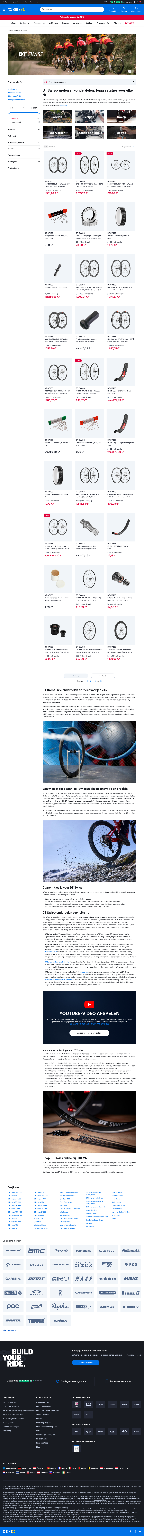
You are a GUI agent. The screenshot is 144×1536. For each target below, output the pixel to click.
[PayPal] (124, 1404)
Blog (38, 1447)
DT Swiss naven (66, 1222)
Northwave (116, 1215)
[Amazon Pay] (76, 1414)
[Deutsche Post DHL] (76, 1431)
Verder (102, 676)
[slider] (9, 113)
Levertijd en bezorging (45, 1435)
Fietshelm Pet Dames (67, 1196)
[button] (24, 129)
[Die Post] (100, 1431)
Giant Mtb (37, 1222)
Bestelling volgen (43, 1422)
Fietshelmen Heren (40, 1228)
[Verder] (132, 71)
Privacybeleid (8, 1422)
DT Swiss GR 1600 (14, 1205)
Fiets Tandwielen (66, 1202)
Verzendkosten (42, 1414)
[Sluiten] (133, 81)
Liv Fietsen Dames (118, 1205)
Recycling (7, 1431)
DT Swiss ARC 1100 (15, 1212)
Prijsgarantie (41, 1439)
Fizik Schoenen (117, 1192)
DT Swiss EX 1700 (14, 1199)
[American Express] (112, 1404)
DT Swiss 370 (13, 1228)
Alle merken (8, 1330)
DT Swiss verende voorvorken (97, 1217)
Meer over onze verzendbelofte (117, 1511)
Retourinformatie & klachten (47, 1410)
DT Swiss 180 (39, 1215)
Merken (16, 31)
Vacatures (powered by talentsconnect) (19, 1410)
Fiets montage (42, 1443)
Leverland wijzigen (54, 1494)
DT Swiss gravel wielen (94, 1198)
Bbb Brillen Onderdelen (94, 1220)
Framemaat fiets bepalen (46, 1426)
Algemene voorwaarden (13, 1414)
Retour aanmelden (43, 1406)
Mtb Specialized (40, 1225)
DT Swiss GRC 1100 (15, 1192)
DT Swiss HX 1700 (40, 1209)
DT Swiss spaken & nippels (96, 1207)
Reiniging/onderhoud (16, 99)
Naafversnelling (91, 1213)
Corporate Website (11, 1406)
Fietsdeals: (64, 17)
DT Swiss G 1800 (14, 1209)
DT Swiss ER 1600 (14, 1202)
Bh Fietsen (89, 1223)
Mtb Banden (64, 1212)
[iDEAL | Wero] (76, 1404)
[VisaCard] (100, 1404)
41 (101, 681)
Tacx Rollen (116, 1199)
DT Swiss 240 (13, 1218)
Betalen (39, 1418)
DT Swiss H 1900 (40, 1199)
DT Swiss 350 (13, 1196)
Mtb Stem (63, 1205)
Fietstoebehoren (14, 92)
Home (10, 31)
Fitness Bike (38, 1218)
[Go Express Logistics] (124, 1431)
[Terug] (129, 71)
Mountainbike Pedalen (68, 1225)
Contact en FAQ (42, 1402)
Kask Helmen (116, 1202)
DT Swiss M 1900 (40, 1205)
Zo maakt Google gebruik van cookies (89, 1024)
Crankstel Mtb (65, 1199)
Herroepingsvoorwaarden (13, 1418)
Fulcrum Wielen (117, 1196)
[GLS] (112, 1431)
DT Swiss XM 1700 (15, 1215)
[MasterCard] (88, 1404)
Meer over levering (36, 1505)
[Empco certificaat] (76, 1448)
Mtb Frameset (65, 1215)
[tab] (68, 71)
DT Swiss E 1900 (40, 1192)
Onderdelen (12, 89)
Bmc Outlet (90, 1226)
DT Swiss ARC (39, 1202)
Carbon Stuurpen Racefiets (70, 1209)
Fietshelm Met (117, 1209)
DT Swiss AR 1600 (14, 1222)
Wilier (114, 1218)
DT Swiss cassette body (69, 1218)
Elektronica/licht (14, 96)
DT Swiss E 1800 (40, 1212)
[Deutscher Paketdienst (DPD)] (88, 1431)
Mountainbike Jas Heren (69, 1192)
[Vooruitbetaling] (88, 1414)
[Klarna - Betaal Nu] (136, 1404)
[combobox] (117, 147)
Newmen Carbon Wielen (120, 1212)
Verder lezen (64, 105)
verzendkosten (53, 1486)
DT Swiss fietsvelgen (67, 1228)
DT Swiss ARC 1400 (15, 1225)
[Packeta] (136, 1431)
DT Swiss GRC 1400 (41, 1196)
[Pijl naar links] (46, 165)
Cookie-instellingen (11, 1426)
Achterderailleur (91, 1210)
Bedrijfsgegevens (10, 1402)
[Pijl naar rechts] (70, 165)
